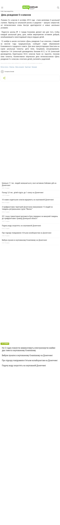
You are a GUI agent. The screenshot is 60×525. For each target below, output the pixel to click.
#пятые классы (4, 67)
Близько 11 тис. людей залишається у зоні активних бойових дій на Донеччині (29, 184)
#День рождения (19, 67)
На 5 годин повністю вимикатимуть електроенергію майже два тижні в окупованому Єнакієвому (28, 349)
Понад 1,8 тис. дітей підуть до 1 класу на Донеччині (22, 192)
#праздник (34, 67)
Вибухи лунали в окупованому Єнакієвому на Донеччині (24, 240)
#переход (11, 67)
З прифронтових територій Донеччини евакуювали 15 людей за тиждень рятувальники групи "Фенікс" (27, 208)
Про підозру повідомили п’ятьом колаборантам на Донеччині (26, 233)
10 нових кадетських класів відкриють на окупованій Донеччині (28, 200)
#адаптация (28, 67)
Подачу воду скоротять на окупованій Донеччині (21, 226)
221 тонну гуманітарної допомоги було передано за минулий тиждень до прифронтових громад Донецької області (30, 217)
